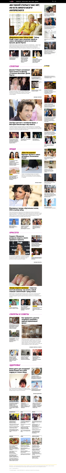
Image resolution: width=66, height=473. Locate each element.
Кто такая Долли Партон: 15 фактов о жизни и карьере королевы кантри (36, 78)
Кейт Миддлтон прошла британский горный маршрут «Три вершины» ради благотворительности (14, 455)
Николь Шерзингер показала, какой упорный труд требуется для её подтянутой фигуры (36, 245)
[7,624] (50, 130)
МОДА (30, 1)
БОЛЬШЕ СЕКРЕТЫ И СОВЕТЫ (35, 347)
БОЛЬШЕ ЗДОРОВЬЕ (37, 393)
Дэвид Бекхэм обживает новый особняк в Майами (25, 446)
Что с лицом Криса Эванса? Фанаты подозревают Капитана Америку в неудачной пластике (25, 308)
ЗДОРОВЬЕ (36, 1)
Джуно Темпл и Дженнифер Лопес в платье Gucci (13, 226)
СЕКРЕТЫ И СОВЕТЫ (25, 1)
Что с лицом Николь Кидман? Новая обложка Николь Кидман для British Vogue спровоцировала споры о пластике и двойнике (50, 133)
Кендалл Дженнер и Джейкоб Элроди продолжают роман (12, 422)
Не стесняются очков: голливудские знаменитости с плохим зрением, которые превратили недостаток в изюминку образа (14, 163)
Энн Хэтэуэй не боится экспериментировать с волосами (50, 207)
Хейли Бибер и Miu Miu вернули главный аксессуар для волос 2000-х (37, 227)
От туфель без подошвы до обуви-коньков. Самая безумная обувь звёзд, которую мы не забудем (25, 427)
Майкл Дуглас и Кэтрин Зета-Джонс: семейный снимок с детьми (49, 145)
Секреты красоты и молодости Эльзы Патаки (36, 429)
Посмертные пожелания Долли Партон (25, 140)
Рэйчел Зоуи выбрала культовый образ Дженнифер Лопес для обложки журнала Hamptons (13, 177)
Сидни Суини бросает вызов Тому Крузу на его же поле (14, 425)
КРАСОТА (32, 1)
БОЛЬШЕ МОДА (38, 182)
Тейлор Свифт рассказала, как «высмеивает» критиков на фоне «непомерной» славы (49, 77)
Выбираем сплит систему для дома (49, 40)
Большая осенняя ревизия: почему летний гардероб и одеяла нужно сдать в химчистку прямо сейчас (13, 359)
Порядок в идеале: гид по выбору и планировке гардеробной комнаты (36, 449)
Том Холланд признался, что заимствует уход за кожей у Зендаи (37, 422)
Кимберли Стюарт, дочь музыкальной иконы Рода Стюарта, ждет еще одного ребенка (48, 170)
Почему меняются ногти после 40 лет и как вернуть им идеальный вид (37, 309)
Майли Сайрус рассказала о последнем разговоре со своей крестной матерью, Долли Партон (37, 60)
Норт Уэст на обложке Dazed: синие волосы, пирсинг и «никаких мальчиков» (14, 427)
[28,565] (50, 88)
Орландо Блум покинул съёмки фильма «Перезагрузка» (13, 58)
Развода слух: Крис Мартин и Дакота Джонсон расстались (25, 454)
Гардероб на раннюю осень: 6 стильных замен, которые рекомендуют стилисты (25, 227)
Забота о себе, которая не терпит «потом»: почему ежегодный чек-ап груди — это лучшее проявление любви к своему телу (37, 405)
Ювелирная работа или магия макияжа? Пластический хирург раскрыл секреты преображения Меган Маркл (37, 426)
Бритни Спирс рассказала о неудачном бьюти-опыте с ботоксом (36, 258)
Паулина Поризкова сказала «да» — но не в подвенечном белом (25, 431)
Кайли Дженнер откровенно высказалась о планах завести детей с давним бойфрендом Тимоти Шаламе (49, 15)
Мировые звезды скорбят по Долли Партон (36, 90)
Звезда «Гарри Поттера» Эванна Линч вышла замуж (49, 183)
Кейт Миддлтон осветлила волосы (36, 140)
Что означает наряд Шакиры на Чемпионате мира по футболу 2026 (25, 422)
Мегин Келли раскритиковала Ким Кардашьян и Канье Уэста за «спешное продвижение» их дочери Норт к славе (50, 27)
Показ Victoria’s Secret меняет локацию (26, 425)
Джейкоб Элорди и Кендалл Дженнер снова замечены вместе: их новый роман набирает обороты (24, 60)
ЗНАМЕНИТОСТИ (18, 1)
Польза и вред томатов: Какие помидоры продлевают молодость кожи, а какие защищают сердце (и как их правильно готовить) (14, 447)
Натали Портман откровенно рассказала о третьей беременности (36, 389)
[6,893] (50, 116)
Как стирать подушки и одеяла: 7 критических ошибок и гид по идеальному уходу (36, 457)
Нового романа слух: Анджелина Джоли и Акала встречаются (25, 448)
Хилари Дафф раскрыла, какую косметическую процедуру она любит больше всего (36, 432)
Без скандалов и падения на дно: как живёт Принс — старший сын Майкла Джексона (37, 358)
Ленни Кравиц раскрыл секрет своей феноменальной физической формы (13, 452)
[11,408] (50, 102)
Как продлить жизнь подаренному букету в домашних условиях (36, 446)
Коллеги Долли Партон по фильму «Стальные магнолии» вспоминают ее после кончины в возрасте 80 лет (14, 141)
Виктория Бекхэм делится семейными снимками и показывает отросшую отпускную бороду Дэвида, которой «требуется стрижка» (50, 92)
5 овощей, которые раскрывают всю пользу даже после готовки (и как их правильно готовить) (36, 377)
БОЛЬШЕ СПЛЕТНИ (38, 97)
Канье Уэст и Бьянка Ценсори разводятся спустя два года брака (25, 451)
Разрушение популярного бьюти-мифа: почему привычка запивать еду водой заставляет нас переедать (25, 405)
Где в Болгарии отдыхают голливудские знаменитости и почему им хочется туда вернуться (14, 339)
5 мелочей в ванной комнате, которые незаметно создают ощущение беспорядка (25, 358)
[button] (53, 1)
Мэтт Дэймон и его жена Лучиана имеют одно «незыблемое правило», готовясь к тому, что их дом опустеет (36, 453)
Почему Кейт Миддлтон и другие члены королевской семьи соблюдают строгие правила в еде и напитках (14, 459)
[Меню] (55, 1)
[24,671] (50, 143)
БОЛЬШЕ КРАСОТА (38, 262)
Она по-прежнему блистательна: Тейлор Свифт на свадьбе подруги (49, 158)
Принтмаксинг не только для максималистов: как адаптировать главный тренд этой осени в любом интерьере (14, 326)
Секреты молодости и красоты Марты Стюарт (13, 308)
